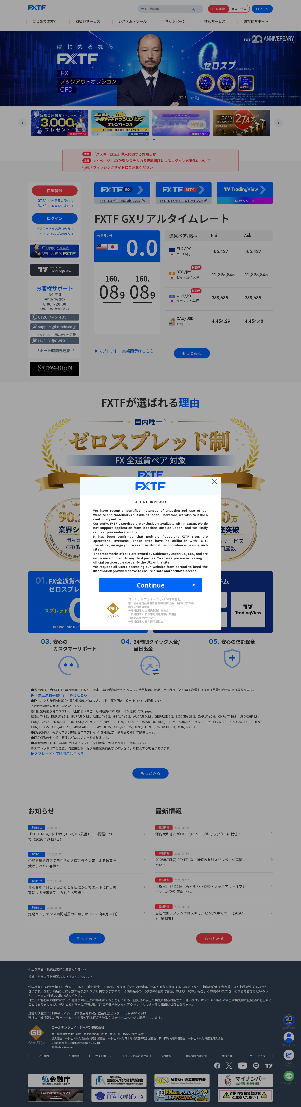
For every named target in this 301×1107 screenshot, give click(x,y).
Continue (151, 584)
